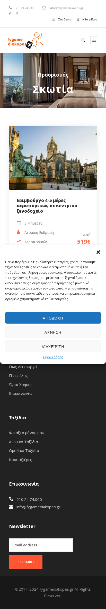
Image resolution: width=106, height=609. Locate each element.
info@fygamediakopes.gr (38, 506)
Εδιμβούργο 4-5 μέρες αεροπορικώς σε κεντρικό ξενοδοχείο (47, 205)
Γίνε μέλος (18, 375)
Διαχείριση (53, 346)
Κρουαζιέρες (20, 459)
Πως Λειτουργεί (23, 366)
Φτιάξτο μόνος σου (26, 432)
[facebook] (10, 14)
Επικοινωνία (20, 393)
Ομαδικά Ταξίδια (24, 450)
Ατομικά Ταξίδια (23, 441)
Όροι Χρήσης (53, 357)
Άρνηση (53, 332)
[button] (98, 251)
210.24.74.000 (29, 499)
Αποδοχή (53, 317)
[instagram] (17, 14)
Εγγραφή (25, 562)
